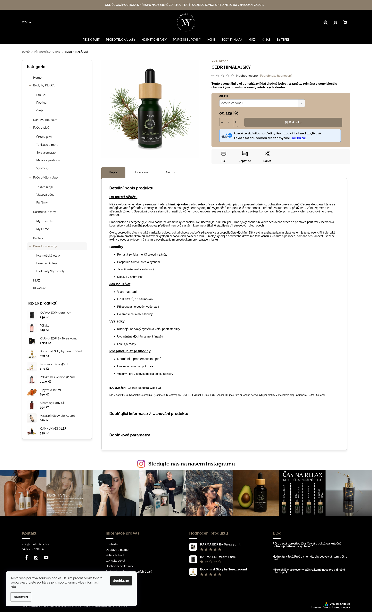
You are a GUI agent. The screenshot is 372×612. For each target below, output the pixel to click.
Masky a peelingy (48, 160)
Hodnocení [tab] (141, 172)
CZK (25, 22)
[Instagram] (36, 557)
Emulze (41, 95)
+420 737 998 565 (33, 549)
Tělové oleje (44, 187)
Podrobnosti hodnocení (276, 75)
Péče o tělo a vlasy (46, 177)
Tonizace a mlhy (47, 145)
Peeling (41, 102)
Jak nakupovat (115, 560)
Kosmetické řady (44, 212)
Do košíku (295, 122)
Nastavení (21, 597)
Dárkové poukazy (45, 120)
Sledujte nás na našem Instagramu (191, 464)
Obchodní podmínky (119, 566)
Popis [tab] (113, 172)
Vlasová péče (45, 194)
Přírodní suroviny (45, 246)
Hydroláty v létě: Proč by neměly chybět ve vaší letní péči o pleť (310, 558)
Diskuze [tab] (170, 172)
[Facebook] (26, 557)
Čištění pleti (44, 137)
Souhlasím (121, 581)
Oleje (39, 110)
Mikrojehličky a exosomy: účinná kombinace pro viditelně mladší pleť (309, 571)
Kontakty (112, 544)
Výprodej (42, 168)
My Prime (42, 229)
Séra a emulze (46, 152)
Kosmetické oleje (48, 255)
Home (37, 77)
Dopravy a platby (117, 550)
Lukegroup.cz (341, 607)
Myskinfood (219, 61)
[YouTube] (46, 557)
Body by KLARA (44, 85)
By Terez (39, 238)
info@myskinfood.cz (35, 544)
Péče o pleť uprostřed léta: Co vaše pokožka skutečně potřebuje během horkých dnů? (307, 545)
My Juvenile (44, 221)
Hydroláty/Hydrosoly (50, 271)
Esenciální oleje (46, 263)
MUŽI (36, 280)
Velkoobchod (115, 555)
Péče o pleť (41, 127)
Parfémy (42, 202)
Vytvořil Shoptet (340, 603)
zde (13, 587)
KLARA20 (39, 288)
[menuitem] (91, 39)
